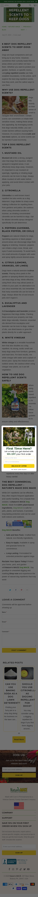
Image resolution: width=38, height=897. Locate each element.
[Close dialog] (35, 427)
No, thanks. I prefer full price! (19, 469)
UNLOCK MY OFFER (19, 466)
